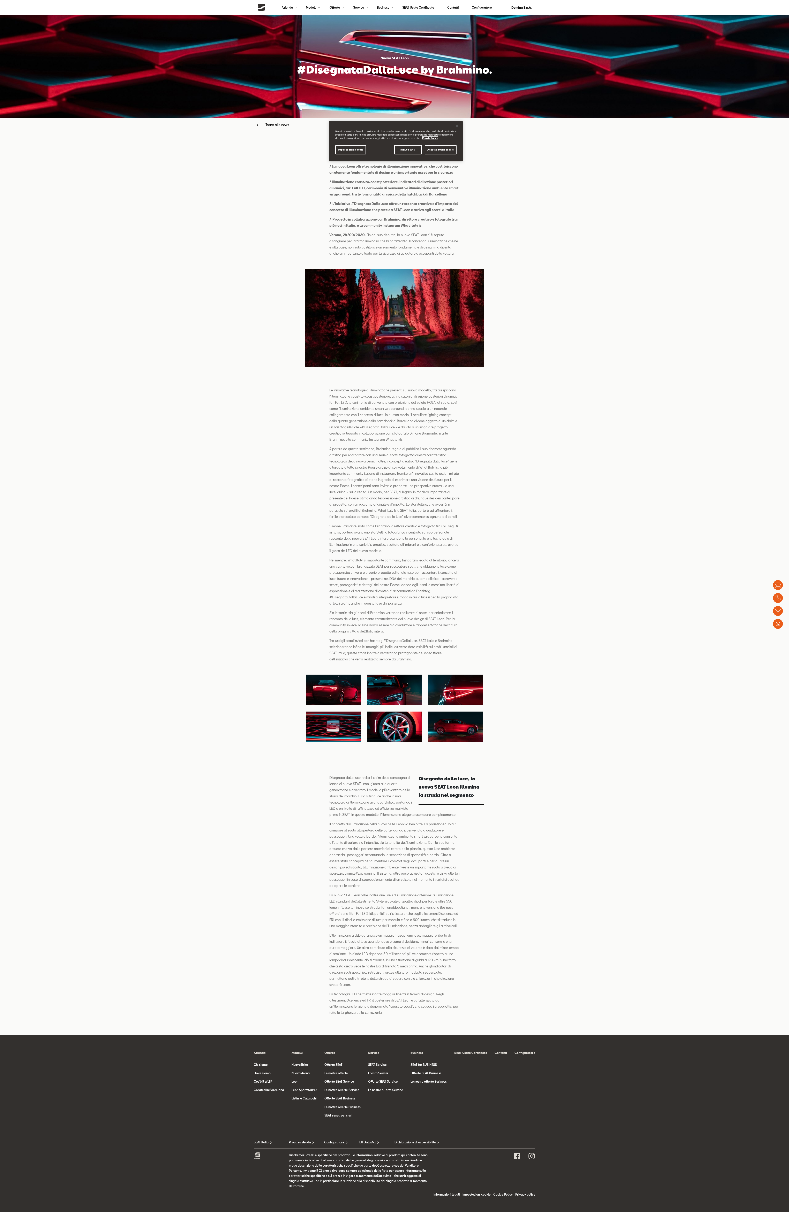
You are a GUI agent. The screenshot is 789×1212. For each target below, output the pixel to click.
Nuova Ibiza (300, 1064)
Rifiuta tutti (407, 149)
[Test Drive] (778, 585)
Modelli (311, 7)
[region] (396, 141)
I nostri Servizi (378, 1073)
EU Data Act (367, 1142)
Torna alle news (277, 125)
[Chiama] (778, 598)
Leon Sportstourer (304, 1090)
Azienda (287, 7)
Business (383, 7)
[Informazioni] (778, 611)
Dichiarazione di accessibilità (412, 1142)
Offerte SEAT (333, 1064)
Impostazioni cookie (350, 149)
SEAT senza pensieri (338, 1115)
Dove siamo (262, 1073)
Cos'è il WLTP (263, 1081)
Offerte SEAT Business (339, 1098)
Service (358, 7)
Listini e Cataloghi (304, 1098)
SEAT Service (377, 1064)
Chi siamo (261, 1064)
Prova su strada (300, 1142)
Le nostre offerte (336, 1073)
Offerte (335, 7)
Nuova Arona (301, 1073)
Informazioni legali (447, 1194)
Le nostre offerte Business (342, 1107)
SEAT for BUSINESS (424, 1064)
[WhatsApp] (778, 624)
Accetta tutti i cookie (440, 149)
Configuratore (482, 7)
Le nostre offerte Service (341, 1090)
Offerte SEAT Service (339, 1081)
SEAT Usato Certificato (418, 7)
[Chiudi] (456, 126)
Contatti (453, 7)
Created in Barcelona (269, 1090)
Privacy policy (525, 1194)
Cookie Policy (503, 1194)
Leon (295, 1081)
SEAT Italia (261, 1142)
